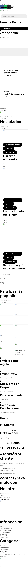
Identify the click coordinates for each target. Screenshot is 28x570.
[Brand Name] (6, 308)
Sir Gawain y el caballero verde (14, 266)
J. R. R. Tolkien (6, 274)
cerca (11, 566)
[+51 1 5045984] (0, 30)
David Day (5, 220)
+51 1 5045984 (10, 33)
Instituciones (9, 433)
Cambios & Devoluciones (9, 406)
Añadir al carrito (10, 152)
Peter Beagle (6, 165)
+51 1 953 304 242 (12, 447)
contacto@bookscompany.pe (7, 473)
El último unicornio (10, 157)
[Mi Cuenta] (0, 422)
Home (4, 418)
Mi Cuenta (7, 425)
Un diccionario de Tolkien (13, 213)
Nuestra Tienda (10, 22)
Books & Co (3, 1)
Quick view (9, 148)
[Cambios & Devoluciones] (0, 402)
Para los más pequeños (11, 293)
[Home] (0, 415)
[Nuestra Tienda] (0, 19)
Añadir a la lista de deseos (13, 144)
